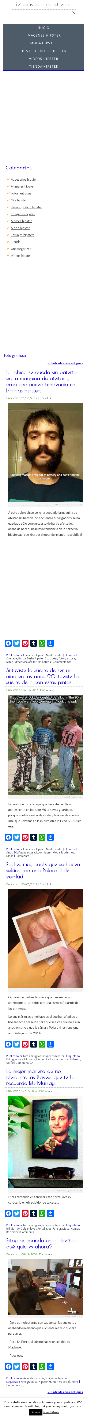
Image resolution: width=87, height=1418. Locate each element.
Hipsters (29, 1059)
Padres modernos (57, 1059)
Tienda (15, 242)
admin (48, 398)
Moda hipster (43, 43)
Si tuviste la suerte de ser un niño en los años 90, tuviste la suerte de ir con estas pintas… (42, 676)
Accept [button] (36, 1412)
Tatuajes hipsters (22, 235)
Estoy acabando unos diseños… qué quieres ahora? (42, 1243)
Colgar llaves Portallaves (36, 1228)
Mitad (9, 662)
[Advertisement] (43, 115)
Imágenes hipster (43, 35)
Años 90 (11, 852)
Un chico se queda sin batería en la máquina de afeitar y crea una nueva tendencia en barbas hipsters (41, 381)
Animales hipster (22, 186)
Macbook (64, 1382)
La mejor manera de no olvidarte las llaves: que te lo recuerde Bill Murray (40, 1077)
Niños (10, 856)
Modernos (67, 852)
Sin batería (44, 662)
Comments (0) (62, 662)
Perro (75, 1382)
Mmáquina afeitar (25, 662)
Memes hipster (21, 221)
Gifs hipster (19, 200)
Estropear (51, 658)
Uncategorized (21, 249)
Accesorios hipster (24, 179)
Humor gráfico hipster (43, 51)
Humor (40, 1059)
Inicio (43, 28)
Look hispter (44, 852)
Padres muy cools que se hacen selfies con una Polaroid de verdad (43, 870)
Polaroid (75, 1059)
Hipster (43, 1382)
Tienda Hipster (43, 66)
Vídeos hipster (43, 59)
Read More (51, 1412)
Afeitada (11, 658)
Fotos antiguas (21, 193)
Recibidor (12, 1232)
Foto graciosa (66, 658)
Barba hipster (35, 658)
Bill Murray (12, 1228)
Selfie (10, 1063)
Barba (22, 658)
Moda (56, 852)
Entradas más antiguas (65, 363)
